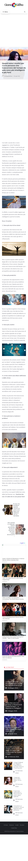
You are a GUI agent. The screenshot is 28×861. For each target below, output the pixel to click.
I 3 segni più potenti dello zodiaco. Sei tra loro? (17, 779)
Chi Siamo (6, 825)
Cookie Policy (14, 828)
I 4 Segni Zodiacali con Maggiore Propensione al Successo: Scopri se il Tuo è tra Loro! (18, 765)
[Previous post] (4, 510)
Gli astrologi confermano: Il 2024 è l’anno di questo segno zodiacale (17, 793)
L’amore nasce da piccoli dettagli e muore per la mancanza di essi (13, 683)
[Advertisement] (14, 30)
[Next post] (24, 529)
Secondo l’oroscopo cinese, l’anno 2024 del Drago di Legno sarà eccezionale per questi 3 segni (13, 750)
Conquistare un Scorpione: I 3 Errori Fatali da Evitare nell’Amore (18, 808)
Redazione (11, 825)
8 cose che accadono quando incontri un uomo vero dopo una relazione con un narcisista (16, 509)
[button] (25, 12)
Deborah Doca (9, 76)
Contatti (16, 825)
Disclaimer (22, 825)
